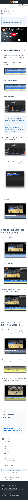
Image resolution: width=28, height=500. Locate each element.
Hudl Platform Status (14, 495)
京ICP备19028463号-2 (18, 492)
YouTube (4, 495)
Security (15, 488)
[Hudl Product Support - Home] (14, 2)
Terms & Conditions (13, 485)
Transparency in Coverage (7, 493)
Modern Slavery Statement (7, 492)
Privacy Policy (5, 485)
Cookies (10, 488)
